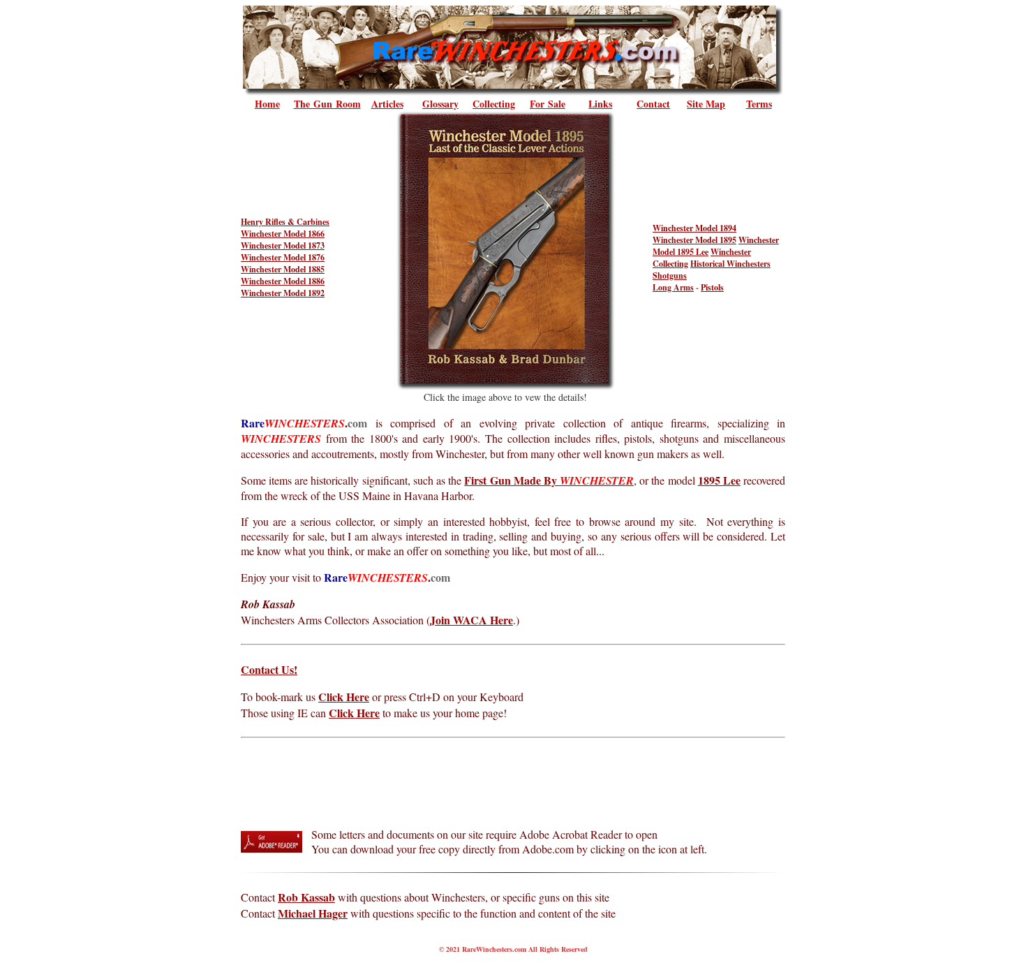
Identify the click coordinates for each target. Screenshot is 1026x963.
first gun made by (549, 480)
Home (267, 103)
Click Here (343, 697)
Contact (653, 103)
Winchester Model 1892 (283, 293)
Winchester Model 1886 (283, 281)
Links (600, 103)
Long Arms (673, 287)
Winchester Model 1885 (283, 269)
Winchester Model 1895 (694, 240)
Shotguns (670, 275)
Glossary (440, 103)
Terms (759, 103)
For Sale (547, 103)
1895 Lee (719, 480)
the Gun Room (327, 103)
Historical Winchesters (730, 264)
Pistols (712, 287)
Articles (387, 103)
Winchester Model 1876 (283, 257)
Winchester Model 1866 (283, 234)
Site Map (706, 103)
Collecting (494, 103)
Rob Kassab (306, 897)
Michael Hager (313, 913)
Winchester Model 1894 (694, 228)
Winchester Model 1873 (283, 245)
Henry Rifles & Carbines (285, 222)
